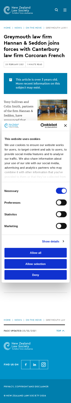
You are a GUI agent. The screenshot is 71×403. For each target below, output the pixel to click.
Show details (50, 241)
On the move (34, 27)
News (18, 27)
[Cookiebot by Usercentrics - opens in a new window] (42, 125)
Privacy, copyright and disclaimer (26, 386)
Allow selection (35, 263)
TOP (58, 330)
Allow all (35, 252)
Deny (35, 274)
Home (7, 27)
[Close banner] (65, 125)
